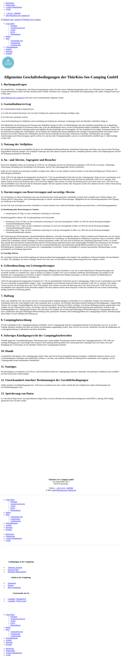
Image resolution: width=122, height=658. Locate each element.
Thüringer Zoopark (15, 567)
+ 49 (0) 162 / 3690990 (64, 488)
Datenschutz (10, 5)
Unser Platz (10, 24)
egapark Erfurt (13, 570)
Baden (8, 36)
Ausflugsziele (15, 45)
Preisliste (13, 26)
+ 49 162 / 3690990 (13, 13)
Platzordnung (15, 34)
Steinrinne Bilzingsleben (17, 572)
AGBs (8, 9)
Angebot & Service (17, 28)
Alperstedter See (16, 41)
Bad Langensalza (14, 587)
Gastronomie (15, 43)
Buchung (9, 51)
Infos (8, 39)
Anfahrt (9, 49)
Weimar (11, 585)
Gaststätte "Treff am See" (17, 601)
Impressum (10, 3)
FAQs (12, 32)
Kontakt (9, 54)
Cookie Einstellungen (14, 7)
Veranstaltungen (12, 47)
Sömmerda (12, 583)
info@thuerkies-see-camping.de (18, 15)
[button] (118, 2)
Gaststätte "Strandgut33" (17, 599)
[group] (118, 2)
